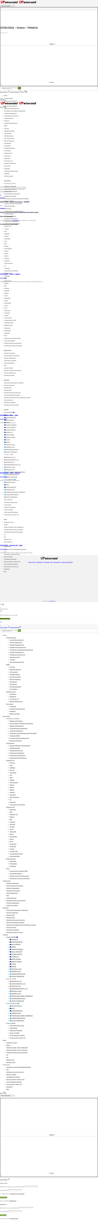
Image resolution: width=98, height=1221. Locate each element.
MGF (11, 812)
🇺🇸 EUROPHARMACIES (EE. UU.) (19, 988)
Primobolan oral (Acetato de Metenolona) (21, 650)
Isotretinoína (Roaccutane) (17, 709)
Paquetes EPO (10, 915)
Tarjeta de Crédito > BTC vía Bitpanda (17, 1047)
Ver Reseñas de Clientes (10, 559)
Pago (33, 562)
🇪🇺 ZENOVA (13, 966)
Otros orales (9, 704)
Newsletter (7, 569)
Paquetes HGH (10, 917)
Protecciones (7, 881)
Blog (7, 1089)
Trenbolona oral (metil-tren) (17, 655)
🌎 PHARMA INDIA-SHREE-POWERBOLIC (21, 996)
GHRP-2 (12, 787)
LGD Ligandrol (14, 672)
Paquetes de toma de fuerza (14, 932)
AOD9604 (12, 768)
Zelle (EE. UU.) (10, 1060)
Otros (7, 868)
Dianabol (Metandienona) (17, 645)
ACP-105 (12, 667)
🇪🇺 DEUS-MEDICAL (9, 420)
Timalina (12, 849)
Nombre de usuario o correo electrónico (11, 1186)
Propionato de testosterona (17, 755)
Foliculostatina (14, 782)
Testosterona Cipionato (16, 750)
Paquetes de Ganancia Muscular (15, 920)
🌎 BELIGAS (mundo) (9, 482)
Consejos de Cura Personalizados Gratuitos (15, 549)
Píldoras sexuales (15, 714)
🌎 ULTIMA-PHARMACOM (10, 477)
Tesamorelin (13, 844)
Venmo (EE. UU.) (10, 1062)
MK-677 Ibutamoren (15, 677)
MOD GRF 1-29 (14, 814)
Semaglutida (13, 836)
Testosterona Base (9, 213)
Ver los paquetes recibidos (11, 564)
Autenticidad (13, 1028)
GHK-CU (12, 785)
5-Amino (12, 763)
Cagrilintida (13, 772)
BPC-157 (12, 770)
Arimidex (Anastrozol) (12, 883)
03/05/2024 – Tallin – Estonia (10, 473)
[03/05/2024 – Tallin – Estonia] (29, 469)
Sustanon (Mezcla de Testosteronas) (20, 745)
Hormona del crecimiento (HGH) (19, 871)
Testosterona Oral (15, 657)
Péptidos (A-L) (8, 226)
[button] (49, 1155)
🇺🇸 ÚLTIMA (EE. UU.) (15, 986)
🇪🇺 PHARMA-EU (14, 956)
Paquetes (5, 908)
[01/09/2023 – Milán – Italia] (29, 411)
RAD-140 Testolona (15, 679)
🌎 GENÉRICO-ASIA (15, 971)
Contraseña (4, 1190)
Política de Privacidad (16, 1030)
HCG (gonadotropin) (12, 893)
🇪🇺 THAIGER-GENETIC (16, 954)
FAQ (51, 562)
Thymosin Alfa (14, 851)
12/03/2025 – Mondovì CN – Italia (11, 545)
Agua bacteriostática (16, 873)
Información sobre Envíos (17, 1025)
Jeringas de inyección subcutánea (20, 878)
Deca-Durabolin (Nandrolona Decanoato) (21, 723)
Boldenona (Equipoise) (16, 721)
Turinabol (12, 659)
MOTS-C (6, 283)
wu (7, 1055)
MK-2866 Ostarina (15, 674)
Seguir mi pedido (8, 556)
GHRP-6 (12, 790)
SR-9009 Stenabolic (15, 687)
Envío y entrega (10, 1023)
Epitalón (12, 780)
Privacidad (46, 562)
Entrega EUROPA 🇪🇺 (12, 937)
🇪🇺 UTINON (13, 964)
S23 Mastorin (13, 682)
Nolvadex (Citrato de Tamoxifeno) (15, 900)
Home (30, 562)
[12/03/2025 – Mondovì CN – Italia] (29, 541)
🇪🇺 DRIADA (13, 947)
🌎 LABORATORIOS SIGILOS (11, 474)
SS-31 (11, 841)
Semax (12, 839)
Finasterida (13, 706)
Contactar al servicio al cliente (12, 554)
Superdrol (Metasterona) (17, 652)
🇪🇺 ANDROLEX (14, 939)
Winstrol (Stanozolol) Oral (17, 662)
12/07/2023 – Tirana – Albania (10, 274)
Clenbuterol (13, 694)
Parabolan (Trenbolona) (10, 196)
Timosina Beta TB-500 (16, 854)
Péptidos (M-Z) (10, 807)
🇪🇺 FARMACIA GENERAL (10, 425)
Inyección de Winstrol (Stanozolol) (13, 203)
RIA (7, 1057)
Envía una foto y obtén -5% (11, 566)
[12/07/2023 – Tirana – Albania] (24, 270)
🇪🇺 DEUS (12, 1008)
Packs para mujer (11, 927)
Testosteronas (7, 208)
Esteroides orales (11, 637)
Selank (11, 834)
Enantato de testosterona (11, 218)
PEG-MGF (12, 824)
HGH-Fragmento (14, 797)
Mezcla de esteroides (9, 206)
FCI (10, 799)
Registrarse (13, 1201)
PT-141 (11, 829)
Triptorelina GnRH (15, 856)
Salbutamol (13, 696)
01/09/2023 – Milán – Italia (9, 415)
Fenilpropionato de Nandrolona (12, 193)
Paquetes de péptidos (12, 930)
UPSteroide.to (52, 601)
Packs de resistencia (12, 912)
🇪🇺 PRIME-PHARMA (15, 959)
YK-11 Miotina (13, 689)
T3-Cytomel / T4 (14, 699)
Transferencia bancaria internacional (16, 1052)
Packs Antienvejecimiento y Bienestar (17, 910)
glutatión (12, 792)
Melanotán (7, 276)
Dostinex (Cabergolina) (12, 888)
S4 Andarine (13, 684)
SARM (8, 664)
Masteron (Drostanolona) (17, 726)
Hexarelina (13, 795)
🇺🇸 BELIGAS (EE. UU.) (16, 981)
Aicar (11, 765)
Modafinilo (13, 711)
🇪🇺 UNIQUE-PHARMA (16, 961)
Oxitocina (12, 822)
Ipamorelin (13, 802)
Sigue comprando (5, 618)
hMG (7, 895)
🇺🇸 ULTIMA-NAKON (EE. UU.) (18, 984)
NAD (11, 819)
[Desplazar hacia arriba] (1, 622)
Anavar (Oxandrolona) (16, 642)
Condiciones (56, 562)
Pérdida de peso (11, 692)
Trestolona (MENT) (15, 736)
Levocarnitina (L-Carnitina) (17, 804)
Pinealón (12, 827)
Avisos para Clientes (67, 562)
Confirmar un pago (11, 1042)
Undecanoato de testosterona (18, 758)
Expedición (39, 562)
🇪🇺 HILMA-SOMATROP (16, 952)
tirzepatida (13, 846)
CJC (11, 775)
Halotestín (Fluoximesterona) (18, 647)
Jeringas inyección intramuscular (19, 876)
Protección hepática (12, 905)
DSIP (11, 777)
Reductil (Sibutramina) (16, 701)
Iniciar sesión (4, 1197)
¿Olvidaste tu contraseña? (16, 1194)
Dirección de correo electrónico (9, 1208)
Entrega (5, 934)
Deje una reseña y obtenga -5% (12, 561)
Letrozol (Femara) (11, 898)
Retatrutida (13, 831)
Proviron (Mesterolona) (12, 903)
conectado (16, 220)
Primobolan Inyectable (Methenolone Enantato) (16, 198)
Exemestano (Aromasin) (13, 890)
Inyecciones (6, 716)
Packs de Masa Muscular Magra (15, 922)
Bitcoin (8, 1045)
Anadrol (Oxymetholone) (17, 640)
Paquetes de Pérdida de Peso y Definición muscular (21, 925)
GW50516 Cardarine (15, 669)
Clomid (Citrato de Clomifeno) (14, 886)
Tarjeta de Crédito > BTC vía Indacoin (16, 1050)
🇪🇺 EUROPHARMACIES (10, 417)
